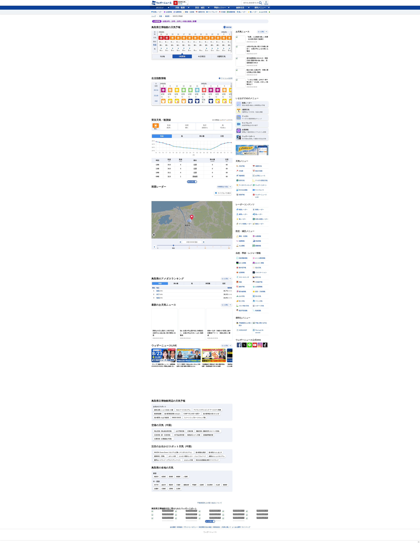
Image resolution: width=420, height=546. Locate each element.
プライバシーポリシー (191, 527)
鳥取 (158, 291)
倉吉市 (164, 485)
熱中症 (156, 90)
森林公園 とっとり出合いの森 (163, 410)
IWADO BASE (176, 417)
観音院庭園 (157, 414)
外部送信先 (216, 527)
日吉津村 (210, 485)
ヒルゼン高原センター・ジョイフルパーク (192, 456)
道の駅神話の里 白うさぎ (211, 414)
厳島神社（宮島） (160, 456)
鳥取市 (156, 476)
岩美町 (164, 476)
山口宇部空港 (180, 431)
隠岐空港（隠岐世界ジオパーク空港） (208, 431)
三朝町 (178, 485)
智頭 (158, 298)
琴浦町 (194, 485)
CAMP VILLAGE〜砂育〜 (192, 414)
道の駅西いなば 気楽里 (161, 417)
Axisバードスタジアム (183, 410)
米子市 (156, 485)
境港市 (171, 485)
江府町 (178, 488)
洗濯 (156, 101)
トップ (153, 16)
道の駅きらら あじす (215, 452)
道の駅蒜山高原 (201, 452)
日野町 (171, 488)
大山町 (218, 485)
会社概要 (173, 527)
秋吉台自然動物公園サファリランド (207, 460)
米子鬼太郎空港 (179, 435)
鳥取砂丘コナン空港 (193, 435)
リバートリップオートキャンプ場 (194, 417)
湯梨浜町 (186, 485)
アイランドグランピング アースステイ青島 (207, 410)
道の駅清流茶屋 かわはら (172, 414)
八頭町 (186, 476)
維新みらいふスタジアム (217, 456)
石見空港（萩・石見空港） (162, 435)
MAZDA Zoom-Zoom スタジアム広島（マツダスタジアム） (173, 452)
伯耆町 (156, 488)
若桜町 (171, 476)
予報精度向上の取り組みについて (209, 503)
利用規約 (179, 527)
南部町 (225, 485)
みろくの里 (172, 456)
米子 (158, 294)
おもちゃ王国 (188, 460)
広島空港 (190, 431)
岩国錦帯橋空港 (208, 435)
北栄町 (202, 485)
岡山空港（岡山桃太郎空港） (163, 431)
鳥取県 (167, 16)
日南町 (164, 488)
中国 (160, 16)
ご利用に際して (226, 527)
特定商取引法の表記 (205, 527)
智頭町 (178, 476)
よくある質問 (236, 527)
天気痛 (156, 95)
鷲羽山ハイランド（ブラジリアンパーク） (167, 460)
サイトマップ (246, 527)
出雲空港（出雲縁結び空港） (163, 439)
